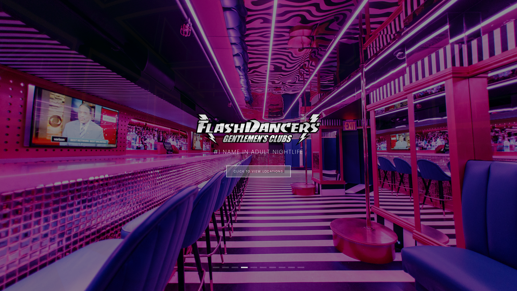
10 (301, 267)
